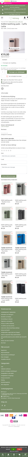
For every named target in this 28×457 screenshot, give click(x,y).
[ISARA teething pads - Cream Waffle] (7, 287)
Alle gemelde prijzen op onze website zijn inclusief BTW (13, 337)
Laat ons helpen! (5, 126)
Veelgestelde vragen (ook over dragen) (10, 332)
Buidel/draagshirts (5, 382)
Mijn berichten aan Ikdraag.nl (8, 354)
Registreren (4, 350)
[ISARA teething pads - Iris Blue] (21, 238)
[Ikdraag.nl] (14, 18)
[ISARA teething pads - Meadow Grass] (7, 189)
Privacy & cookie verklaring (7, 323)
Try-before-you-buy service (7, 325)
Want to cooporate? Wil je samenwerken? (11, 334)
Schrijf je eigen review (12, 28)
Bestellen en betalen (6, 316)
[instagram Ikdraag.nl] (5, 405)
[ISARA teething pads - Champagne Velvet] (21, 263)
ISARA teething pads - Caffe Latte (16, 21)
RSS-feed (3, 342)
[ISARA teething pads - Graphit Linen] (21, 214)
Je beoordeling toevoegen (8, 176)
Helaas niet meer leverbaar (7, 340)
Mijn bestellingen (5, 352)
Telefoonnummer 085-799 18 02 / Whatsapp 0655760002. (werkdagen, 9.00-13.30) (14, 394)
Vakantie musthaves (6, 368)
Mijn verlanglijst (5, 357)
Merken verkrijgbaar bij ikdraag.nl (9, 371)
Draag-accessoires (5, 377)
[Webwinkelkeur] (14, 421)
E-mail (2, 159)
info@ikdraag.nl (5, 396)
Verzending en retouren (7, 319)
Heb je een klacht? (5, 330)
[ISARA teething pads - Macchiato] (7, 238)
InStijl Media (16, 426)
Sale (2, 366)
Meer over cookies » (14, 451)
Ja (13, 449)
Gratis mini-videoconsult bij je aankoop (10, 328)
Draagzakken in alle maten (7, 373)
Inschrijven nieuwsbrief (6, 409)
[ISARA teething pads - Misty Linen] (21, 189)
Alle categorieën (5, 384)
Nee (19, 449)
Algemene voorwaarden (6, 321)
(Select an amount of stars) (13, 148)
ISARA (5, 28)
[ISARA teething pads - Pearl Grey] (7, 263)
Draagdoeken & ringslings (7, 375)
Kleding (3, 380)
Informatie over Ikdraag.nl (7, 314)
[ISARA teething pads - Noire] (21, 287)
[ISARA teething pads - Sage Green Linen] (7, 214)
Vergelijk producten (5, 359)
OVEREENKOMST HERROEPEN (8, 312)
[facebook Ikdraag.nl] (2, 405)
